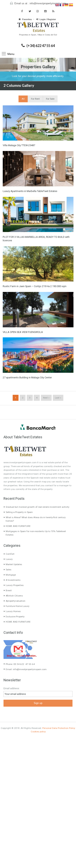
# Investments (13, 580)
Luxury (9, 559)
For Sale (50, 98)
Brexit (9, 590)
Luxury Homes (13, 611)
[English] (57, 4)
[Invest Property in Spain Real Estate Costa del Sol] (38, 27)
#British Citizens (14, 595)
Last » (58, 397)
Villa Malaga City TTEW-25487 (19, 145)
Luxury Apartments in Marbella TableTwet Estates (30, 191)
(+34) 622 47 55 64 (41, 45)
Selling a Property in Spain (19, 512)
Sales (8, 569)
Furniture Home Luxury (17, 606)
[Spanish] (71, 4)
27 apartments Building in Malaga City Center (27, 377)
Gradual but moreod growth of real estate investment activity (37, 507)
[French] (62, 4)
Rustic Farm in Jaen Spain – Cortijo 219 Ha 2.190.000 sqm (34, 286)
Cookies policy (38, 731)
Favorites (27, 19)
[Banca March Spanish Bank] (38, 427)
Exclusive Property (15, 616)
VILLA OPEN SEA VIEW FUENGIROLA (23, 332)
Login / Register (48, 19)
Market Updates (14, 564)
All (23, 98)
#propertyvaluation (15, 601)
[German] (66, 4)
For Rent (35, 98)
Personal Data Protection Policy (58, 728)
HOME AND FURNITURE (18, 526)
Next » (46, 397)
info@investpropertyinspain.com (48, 3)
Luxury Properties (15, 585)
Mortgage (11, 574)
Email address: (12, 688)
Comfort (10, 554)
